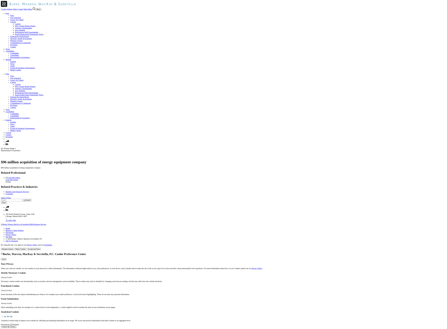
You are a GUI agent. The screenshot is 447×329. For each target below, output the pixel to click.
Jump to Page (6, 198)
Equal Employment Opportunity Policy (29, 34)
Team (8, 49)
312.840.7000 (11, 220)
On (5, 317)
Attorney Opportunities (23, 28)
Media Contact (15, 70)
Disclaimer (10, 233)
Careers (13, 22)
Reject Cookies (20, 249)
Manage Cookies (7, 249)
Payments (9, 137)
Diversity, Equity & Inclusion (21, 39)
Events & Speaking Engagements (22, 68)
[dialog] (223, 247)
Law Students (20, 30)
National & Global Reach (19, 36)
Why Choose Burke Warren (25, 26)
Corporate (9, 194)
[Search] (34, 9)
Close (4, 203)
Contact (13, 47)
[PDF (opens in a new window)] (2, 156)
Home (8, 228)
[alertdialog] (223, 290)
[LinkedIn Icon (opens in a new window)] (7, 144)
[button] (7, 142)
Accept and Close (34, 249)
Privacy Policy (11, 235)
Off (11, 317)
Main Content (18, 9)
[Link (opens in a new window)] (23, 224)
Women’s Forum (16, 41)
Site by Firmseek (12, 241)
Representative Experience (20, 57)
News (12, 64)
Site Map (9, 237)
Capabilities (10, 51)
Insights (8, 60)
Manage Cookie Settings (15, 230)
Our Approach (15, 18)
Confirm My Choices (9, 327)
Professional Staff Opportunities (26, 32)
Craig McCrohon (12, 180)
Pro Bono (13, 45)
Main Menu (28, 9)
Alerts (12, 66)
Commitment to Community (20, 43)
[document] (223, 290)
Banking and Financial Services (17, 192)
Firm (7, 13)
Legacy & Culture (17, 20)
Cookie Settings (7, 9)
